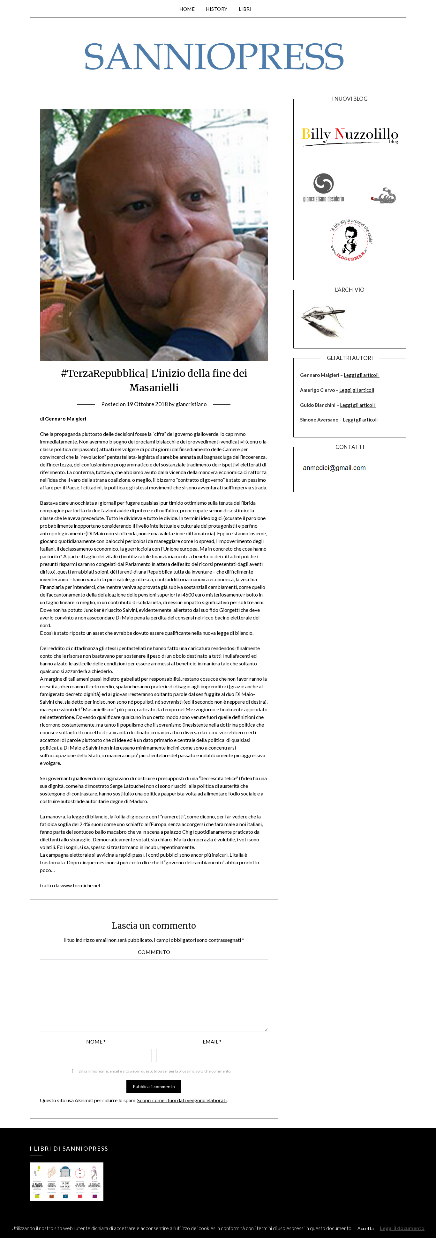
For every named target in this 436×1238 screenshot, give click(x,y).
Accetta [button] (365, 1228)
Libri (245, 9)
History (217, 9)
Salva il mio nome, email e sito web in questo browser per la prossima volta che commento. (155, 1071)
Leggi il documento (402, 1228)
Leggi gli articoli (362, 375)
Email (212, 1041)
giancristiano (191, 404)
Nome (96, 1041)
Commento (154, 952)
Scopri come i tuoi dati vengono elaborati (182, 1100)
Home (187, 9)
